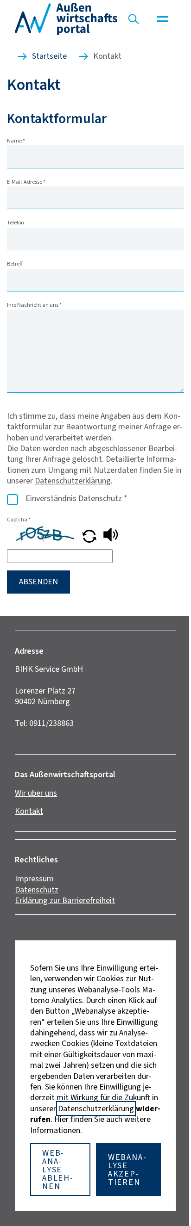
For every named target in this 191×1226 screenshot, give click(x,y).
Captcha (19, 519)
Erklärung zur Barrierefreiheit (65, 900)
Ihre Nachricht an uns (34, 305)
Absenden (38, 581)
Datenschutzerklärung (73, 480)
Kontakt (29, 811)
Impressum (34, 878)
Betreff (15, 263)
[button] (90, 539)
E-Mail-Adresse (26, 182)
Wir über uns (36, 793)
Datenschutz (36, 889)
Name (16, 140)
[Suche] (133, 19)
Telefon (15, 222)
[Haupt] (162, 19)
